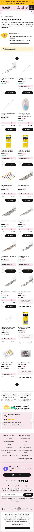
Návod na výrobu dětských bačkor (20, 40)
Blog (25, 444)
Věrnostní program (25, 439)
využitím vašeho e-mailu (25, 498)
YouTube (26, 481)
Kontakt (9, 444)
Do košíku (10, 92)
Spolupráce (25, 455)
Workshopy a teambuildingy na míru (9, 456)
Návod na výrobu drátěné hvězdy (19, 43)
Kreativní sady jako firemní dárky (8, 451)
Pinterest (22, 481)
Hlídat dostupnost (25, 306)
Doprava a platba (9, 441)
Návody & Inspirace (25, 447)
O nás (25, 441)
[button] (17, 49)
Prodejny (9, 447)
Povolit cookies (17, 528)
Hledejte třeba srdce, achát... (9, 12)
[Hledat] (31, 12)
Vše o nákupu (9, 439)
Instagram (19, 481)
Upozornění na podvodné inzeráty (25, 459)
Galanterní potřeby (8, 16)
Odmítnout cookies (17, 524)
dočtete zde (25, 521)
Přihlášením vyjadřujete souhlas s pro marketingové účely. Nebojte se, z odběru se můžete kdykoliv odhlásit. (17, 500)
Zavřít (33, 2)
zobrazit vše (26, 410)
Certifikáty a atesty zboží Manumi (25, 451)
